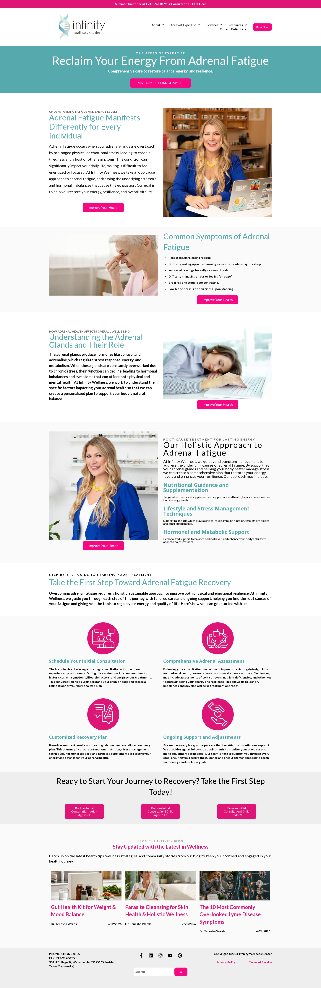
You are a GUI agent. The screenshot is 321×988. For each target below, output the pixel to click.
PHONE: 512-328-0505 (64, 953)
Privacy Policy (226, 962)
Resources (235, 25)
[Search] (180, 972)
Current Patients (231, 29)
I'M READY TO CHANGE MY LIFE (160, 83)
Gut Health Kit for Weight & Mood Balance (83, 910)
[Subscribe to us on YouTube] (170, 955)
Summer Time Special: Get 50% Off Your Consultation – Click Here (160, 4)
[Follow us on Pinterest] (180, 955)
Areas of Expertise (183, 25)
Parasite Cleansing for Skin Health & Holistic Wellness (156, 910)
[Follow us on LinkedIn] (151, 955)
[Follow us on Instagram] (160, 955)
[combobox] (154, 972)
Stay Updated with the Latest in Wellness (160, 846)
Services (212, 25)
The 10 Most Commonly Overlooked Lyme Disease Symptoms (230, 914)
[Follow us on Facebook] (141, 955)
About (156, 25)
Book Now (262, 27)
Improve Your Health (103, 207)
